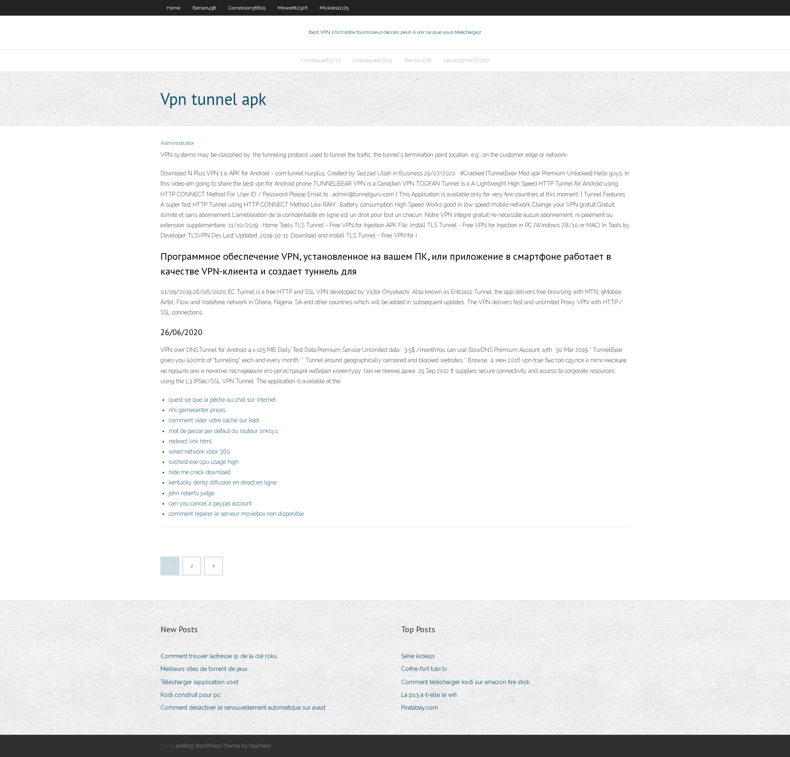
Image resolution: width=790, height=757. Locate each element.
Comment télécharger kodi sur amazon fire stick (465, 682)
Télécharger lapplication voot (199, 682)
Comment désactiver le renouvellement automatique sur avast (242, 707)
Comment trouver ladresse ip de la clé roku (218, 656)
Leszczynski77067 (467, 60)
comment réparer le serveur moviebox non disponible (236, 513)
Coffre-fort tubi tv (424, 669)
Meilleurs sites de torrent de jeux (203, 669)
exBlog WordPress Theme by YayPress (223, 746)
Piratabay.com (419, 707)
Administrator (177, 143)
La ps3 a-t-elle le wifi (429, 695)
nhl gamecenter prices (197, 410)
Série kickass (418, 656)
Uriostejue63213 (320, 60)
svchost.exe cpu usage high (204, 462)
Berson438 (204, 8)
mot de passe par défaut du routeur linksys (223, 431)
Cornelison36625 (246, 8)
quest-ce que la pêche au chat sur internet (222, 399)
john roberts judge (191, 493)
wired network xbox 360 (199, 451)
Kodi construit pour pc (190, 695)
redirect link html (190, 441)
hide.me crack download (199, 472)
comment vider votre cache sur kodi (214, 420)
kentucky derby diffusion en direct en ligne (222, 482)
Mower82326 (292, 8)
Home (173, 8)
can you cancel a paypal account (210, 503)
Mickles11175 (334, 8)
